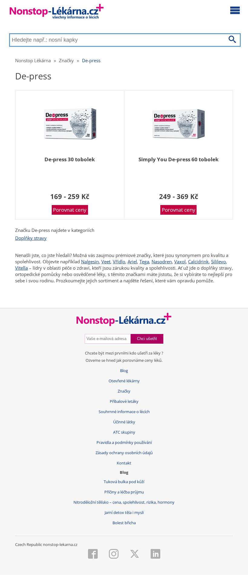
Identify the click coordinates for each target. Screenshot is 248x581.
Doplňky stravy (31, 238)
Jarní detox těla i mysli (124, 512)
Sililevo (218, 261)
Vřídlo (119, 261)
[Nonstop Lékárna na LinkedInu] (155, 554)
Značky (66, 60)
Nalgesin (90, 261)
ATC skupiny (124, 432)
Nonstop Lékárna (33, 60)
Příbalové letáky (124, 401)
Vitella (21, 268)
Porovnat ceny (69, 209)
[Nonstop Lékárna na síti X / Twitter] (135, 554)
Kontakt (124, 463)
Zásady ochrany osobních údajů (124, 452)
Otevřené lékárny (124, 381)
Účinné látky (124, 422)
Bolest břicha (124, 522)
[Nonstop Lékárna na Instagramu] (114, 554)
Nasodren (162, 261)
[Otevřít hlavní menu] (235, 10)
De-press (91, 60)
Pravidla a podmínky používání (124, 442)
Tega (144, 261)
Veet (105, 261)
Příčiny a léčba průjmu (124, 492)
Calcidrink (198, 261)
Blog (124, 370)
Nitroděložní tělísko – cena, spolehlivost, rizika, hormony (124, 502)
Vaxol (180, 261)
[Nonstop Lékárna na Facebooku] (93, 554)
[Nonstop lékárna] (56, 13)
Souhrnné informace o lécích (124, 411)
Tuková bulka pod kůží (124, 481)
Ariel (132, 261)
